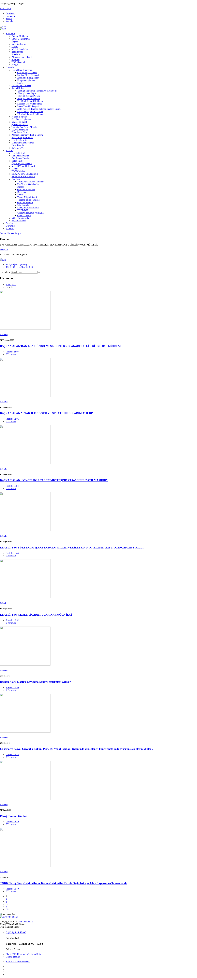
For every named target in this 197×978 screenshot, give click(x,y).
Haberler (10, 228)
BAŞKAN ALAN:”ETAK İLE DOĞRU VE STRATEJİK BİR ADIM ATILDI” (46, 413)
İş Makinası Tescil (20, 124)
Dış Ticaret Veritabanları (28, 184)
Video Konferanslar (20, 218)
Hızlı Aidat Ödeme (20, 155)
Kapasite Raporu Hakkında (29, 103)
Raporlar (15, 59)
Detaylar (4, 249)
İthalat (20, 194)
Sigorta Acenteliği (20, 129)
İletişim (18, 233)
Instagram (10, 16)
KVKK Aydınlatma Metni (18, 961)
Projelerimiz (17, 54)
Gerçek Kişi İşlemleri (27, 72)
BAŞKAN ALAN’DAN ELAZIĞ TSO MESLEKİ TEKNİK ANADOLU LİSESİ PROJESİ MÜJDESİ (60, 346)
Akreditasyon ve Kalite (22, 57)
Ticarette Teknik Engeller (28, 200)
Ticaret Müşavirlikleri (27, 197)
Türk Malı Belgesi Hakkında (30, 114)
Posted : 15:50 (12, 687)
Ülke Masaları (23, 205)
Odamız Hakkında (20, 36)
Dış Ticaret (16, 179)
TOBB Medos (18, 171)
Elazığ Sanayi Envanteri (28, 98)
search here (5, 272)
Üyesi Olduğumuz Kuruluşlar (30, 213)
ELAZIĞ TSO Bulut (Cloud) (25, 174)
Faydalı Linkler (19, 220)
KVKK (15, 65)
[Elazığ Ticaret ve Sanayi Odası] (3, 28)
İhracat (20, 187)
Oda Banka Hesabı (20, 158)
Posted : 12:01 (12, 419)
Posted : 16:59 (12, 889)
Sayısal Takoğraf (19, 122)
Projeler (9, 223)
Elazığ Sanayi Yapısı (26, 93)
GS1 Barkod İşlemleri (21, 119)
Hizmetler (10, 67)
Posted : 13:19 (12, 821)
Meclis (15, 46)
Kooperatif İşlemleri (26, 80)
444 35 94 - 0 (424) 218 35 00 (19, 267)
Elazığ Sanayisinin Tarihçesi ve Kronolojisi (37, 90)
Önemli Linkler (24, 215)
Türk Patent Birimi (20, 132)
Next (8, 909)
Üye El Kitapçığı (19, 140)
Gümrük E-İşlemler (26, 189)
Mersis (20, 83)
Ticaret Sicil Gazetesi (21, 85)
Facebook (10, 13)
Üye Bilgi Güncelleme (22, 163)
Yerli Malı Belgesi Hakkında (30, 101)
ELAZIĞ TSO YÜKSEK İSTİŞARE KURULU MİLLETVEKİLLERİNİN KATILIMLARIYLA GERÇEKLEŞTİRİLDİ (71, 547)
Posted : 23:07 (12, 351)
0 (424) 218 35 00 (16, 932)
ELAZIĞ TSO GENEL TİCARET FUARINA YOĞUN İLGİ (36, 614)
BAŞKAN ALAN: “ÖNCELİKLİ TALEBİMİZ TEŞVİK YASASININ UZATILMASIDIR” (54, 480)
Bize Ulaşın (5, 8)
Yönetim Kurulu (19, 44)
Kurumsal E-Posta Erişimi (23, 176)
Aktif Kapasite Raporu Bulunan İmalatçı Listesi (39, 109)
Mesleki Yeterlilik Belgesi (23, 166)
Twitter (9, 18)
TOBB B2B (23, 210)
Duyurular (10, 226)
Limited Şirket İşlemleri (28, 75)
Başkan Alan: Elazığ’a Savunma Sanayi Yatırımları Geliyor (35, 681)
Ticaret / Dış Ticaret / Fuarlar (25, 127)
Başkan (15, 41)
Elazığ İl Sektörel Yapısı (28, 96)
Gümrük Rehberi (25, 202)
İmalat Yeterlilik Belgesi (28, 106)
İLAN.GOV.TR (19, 148)
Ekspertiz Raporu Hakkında (30, 111)
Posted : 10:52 (12, 620)
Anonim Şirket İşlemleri (28, 77)
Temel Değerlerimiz (21, 39)
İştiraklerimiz (17, 52)
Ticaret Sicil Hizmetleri (22, 70)
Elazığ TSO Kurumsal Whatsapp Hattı (23, 954)
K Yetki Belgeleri (19, 116)
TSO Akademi (18, 62)
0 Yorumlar (11, 354)
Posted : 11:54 (12, 486)
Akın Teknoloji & (25, 921)
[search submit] (39, 272)
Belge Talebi (17, 161)
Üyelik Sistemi (18, 153)
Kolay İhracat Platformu (28, 207)
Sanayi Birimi (18, 88)
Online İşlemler (7, 233)
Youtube (9, 21)
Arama (3, 26)
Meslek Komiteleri (20, 49)
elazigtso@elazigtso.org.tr (17, 264)
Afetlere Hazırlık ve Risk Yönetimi (27, 135)
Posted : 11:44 (12, 553)
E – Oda (9, 150)
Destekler (21, 192)
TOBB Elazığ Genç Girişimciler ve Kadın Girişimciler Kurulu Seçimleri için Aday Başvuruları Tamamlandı (63, 883)
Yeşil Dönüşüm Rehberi (22, 137)
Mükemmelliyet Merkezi (23, 142)
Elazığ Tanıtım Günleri (13, 816)
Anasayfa (11, 284)
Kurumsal (10, 33)
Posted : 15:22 (12, 754)
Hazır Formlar (18, 145)
